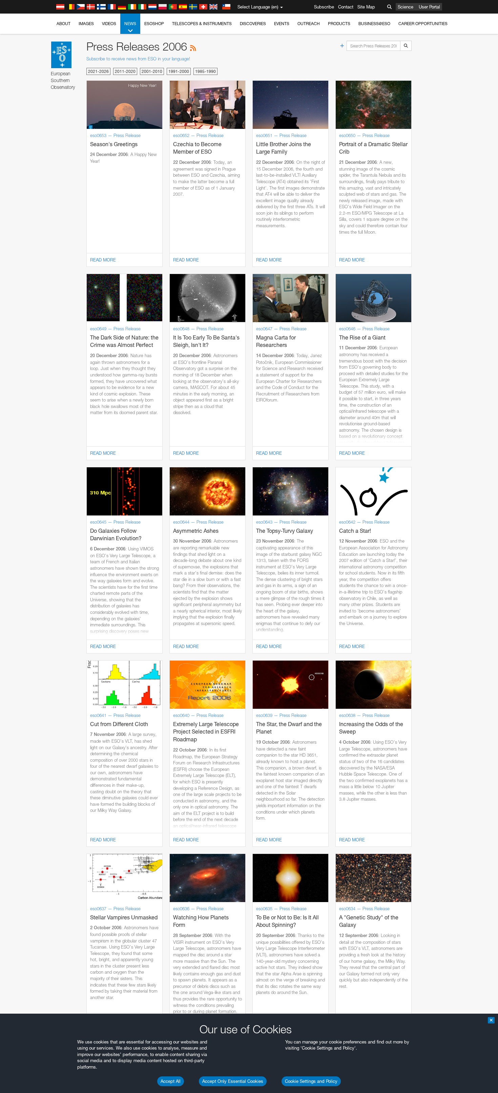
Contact (345, 6)
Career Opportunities (423, 23)
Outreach (308, 23)
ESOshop (154, 23)
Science (405, 6)
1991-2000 (178, 71)
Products (339, 23)
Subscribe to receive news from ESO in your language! (138, 58)
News (130, 23)
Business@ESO (374, 23)
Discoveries (253, 23)
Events (281, 23)
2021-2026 (98, 71)
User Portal (429, 6)
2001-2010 (152, 71)
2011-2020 (125, 71)
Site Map (366, 6)
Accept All (171, 1081)
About (63, 23)
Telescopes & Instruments (202, 23)
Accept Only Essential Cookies (232, 1081)
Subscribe (324, 6)
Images (86, 23)
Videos (109, 23)
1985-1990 (205, 71)
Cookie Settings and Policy (311, 1081)
